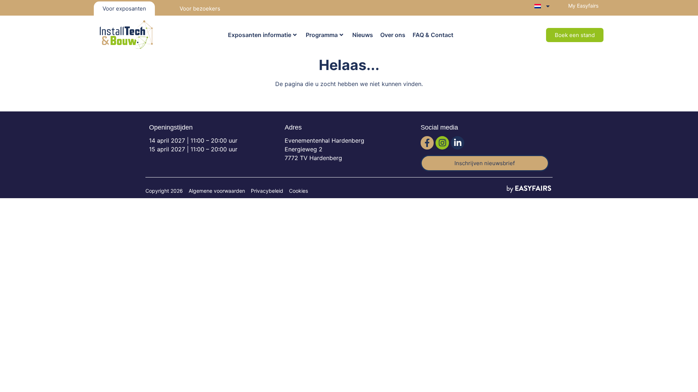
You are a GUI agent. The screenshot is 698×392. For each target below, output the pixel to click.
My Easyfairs (583, 6)
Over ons (392, 34)
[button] (574, 35)
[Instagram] (442, 143)
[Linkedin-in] (457, 143)
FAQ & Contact (433, 34)
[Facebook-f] (427, 143)
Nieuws (362, 34)
